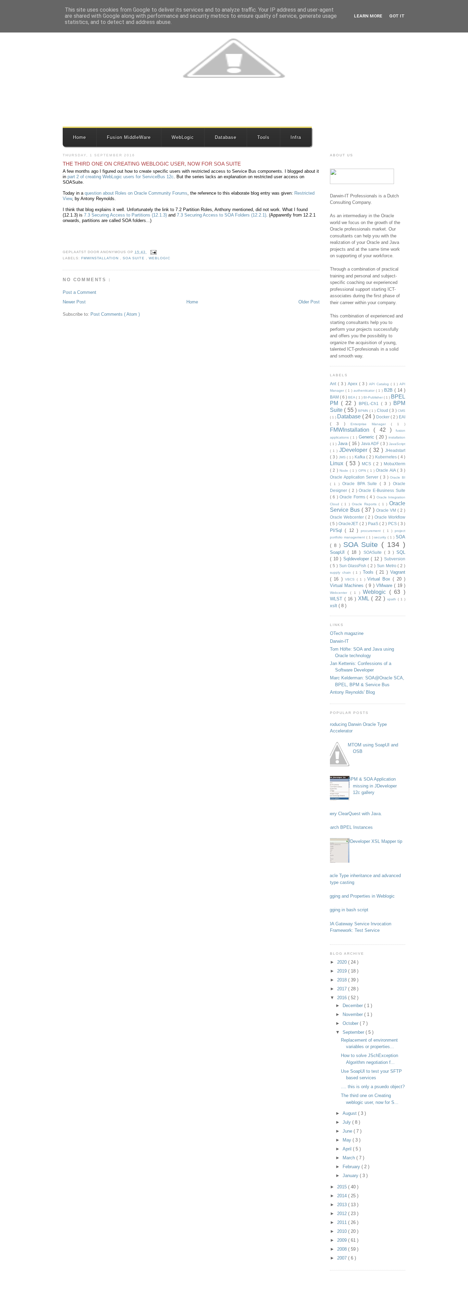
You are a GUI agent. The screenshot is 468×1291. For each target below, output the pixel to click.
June (348, 1131)
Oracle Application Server (355, 477)
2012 (342, 1213)
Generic (367, 437)
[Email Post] (152, 252)
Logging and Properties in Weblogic (360, 896)
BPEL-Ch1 (370, 403)
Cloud (383, 410)
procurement (372, 531)
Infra (296, 137)
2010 (342, 1231)
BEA (352, 397)
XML (364, 598)
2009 (342, 1240)
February (352, 1166)
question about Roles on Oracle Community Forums (136, 193)
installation (397, 437)
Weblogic (159, 258)
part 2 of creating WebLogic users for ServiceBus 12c (120, 176)
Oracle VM (386, 510)
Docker (383, 417)
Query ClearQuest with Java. (353, 813)
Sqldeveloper (357, 558)
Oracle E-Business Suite (382, 490)
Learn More (368, 15)
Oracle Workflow (389, 517)
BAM (335, 397)
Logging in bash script (346, 909)
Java (343, 443)
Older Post (309, 301)
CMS (401, 411)
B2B (389, 390)
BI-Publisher (374, 397)
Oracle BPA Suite (361, 483)
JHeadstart (395, 450)
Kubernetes (386, 457)
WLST (337, 598)
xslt (334, 605)
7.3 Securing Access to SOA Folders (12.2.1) (221, 215)
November (353, 1014)
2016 (342, 997)
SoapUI (338, 552)
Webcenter (340, 593)
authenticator (365, 390)
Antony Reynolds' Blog (352, 692)
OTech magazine (347, 633)
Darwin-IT (339, 641)
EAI (402, 417)
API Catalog (380, 384)
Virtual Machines (348, 585)
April (348, 1148)
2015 (342, 1186)
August (350, 1113)
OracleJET (348, 523)
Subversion (394, 559)
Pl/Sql (337, 530)
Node (344, 470)
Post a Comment (79, 292)
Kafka (361, 457)
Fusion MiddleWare (129, 137)
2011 (342, 1222)
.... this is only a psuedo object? (373, 1086)
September (354, 1032)
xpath (392, 599)
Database (225, 137)
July (347, 1122)
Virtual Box (380, 579)
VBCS (351, 579)
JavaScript (397, 444)
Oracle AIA (386, 470)
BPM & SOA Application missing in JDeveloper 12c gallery (372, 786)
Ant (334, 383)
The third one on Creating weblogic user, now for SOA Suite (152, 164)
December (353, 1005)
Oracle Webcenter (347, 517)
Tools (263, 137)
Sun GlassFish (353, 565)
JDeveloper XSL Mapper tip (375, 841)
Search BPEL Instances (349, 827)
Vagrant (397, 572)
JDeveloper (354, 450)
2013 (342, 1204)
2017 (342, 988)
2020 (342, 962)
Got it (397, 15)
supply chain (341, 572)
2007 (342, 1258)
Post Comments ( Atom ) (115, 314)
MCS (367, 463)
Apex (353, 383)
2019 (342, 971)
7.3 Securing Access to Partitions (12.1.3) (125, 215)
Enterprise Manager (370, 424)
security (380, 537)
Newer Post (74, 301)
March (349, 1157)
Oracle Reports (365, 504)
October (351, 1023)
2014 (342, 1195)
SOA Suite (134, 258)
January (351, 1175)
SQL (400, 552)
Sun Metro (387, 565)
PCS (393, 523)
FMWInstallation (100, 258)
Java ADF (370, 443)
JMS (343, 457)
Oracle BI (397, 477)
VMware (385, 585)
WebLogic (183, 137)
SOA (400, 536)
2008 (342, 1249)
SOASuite (374, 552)
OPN (362, 470)
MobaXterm (394, 463)
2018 (342, 979)
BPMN (363, 411)
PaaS (373, 523)
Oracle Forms (353, 497)
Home (79, 137)
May (348, 1140)
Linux (338, 463)
